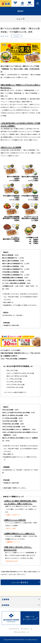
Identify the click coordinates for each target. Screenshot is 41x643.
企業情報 (5, 599)
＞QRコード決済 (10, 528)
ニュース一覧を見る (19, 582)
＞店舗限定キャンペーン (12, 542)
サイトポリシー (25, 629)
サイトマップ (13, 629)
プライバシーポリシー (20, 632)
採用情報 (5, 605)
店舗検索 (22, 4)
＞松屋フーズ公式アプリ (12, 515)
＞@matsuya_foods (11, 561)
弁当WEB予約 (29, 4)
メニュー (15, 4)
